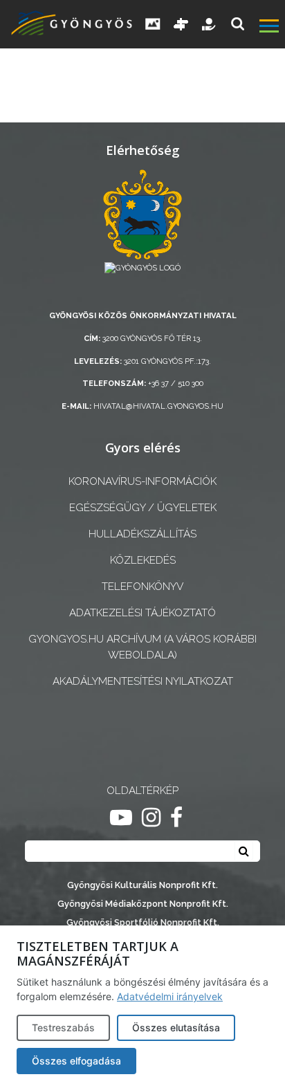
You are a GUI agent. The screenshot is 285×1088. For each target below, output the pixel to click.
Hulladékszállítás (142, 534)
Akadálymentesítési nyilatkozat (143, 681)
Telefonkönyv (142, 586)
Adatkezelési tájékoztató (142, 613)
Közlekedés (143, 560)
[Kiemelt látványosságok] (181, 24)
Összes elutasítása (176, 1027)
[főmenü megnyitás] (271, 28)
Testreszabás (63, 1027)
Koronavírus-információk (142, 481)
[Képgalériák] (152, 24)
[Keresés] (237, 23)
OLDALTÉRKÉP (142, 790)
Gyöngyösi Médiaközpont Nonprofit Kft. (142, 903)
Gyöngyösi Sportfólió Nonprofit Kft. (142, 922)
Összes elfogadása (76, 1061)
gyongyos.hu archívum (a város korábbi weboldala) (142, 647)
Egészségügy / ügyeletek (143, 507)
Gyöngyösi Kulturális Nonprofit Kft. (142, 885)
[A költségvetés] (209, 24)
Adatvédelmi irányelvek (170, 996)
